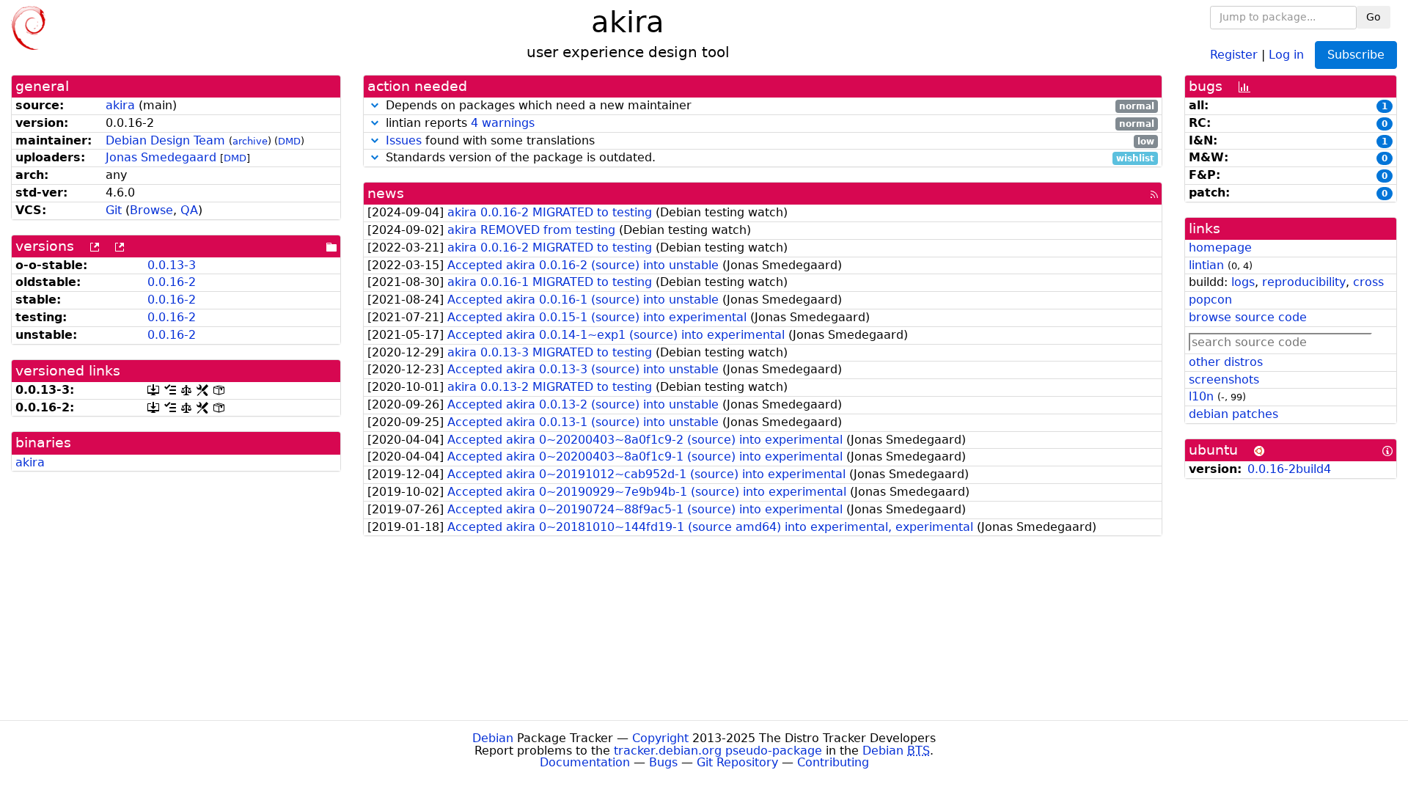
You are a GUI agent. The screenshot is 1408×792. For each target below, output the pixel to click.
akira (120, 105)
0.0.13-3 (171, 265)
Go (1373, 17)
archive (250, 141)
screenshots (1224, 379)
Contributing (833, 762)
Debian (492, 738)
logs (1243, 282)
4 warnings (503, 123)
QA (189, 210)
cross (1368, 282)
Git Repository (737, 762)
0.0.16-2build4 (1289, 469)
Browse (151, 210)
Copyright (660, 738)
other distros (1226, 362)
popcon (1210, 300)
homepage (1220, 247)
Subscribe (1356, 55)
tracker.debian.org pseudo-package (718, 751)
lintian (1206, 265)
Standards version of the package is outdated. (768, 158)
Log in (1286, 54)
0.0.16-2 (171, 282)
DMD (289, 141)
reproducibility (1304, 282)
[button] (374, 105)
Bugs (663, 762)
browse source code (1248, 317)
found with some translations (770, 141)
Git (114, 210)
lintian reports (768, 123)
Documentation (585, 762)
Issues (404, 140)
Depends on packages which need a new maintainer (768, 106)
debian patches (1233, 414)
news (385, 193)
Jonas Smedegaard (161, 157)
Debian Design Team (165, 140)
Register (1234, 54)
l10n (1201, 396)
